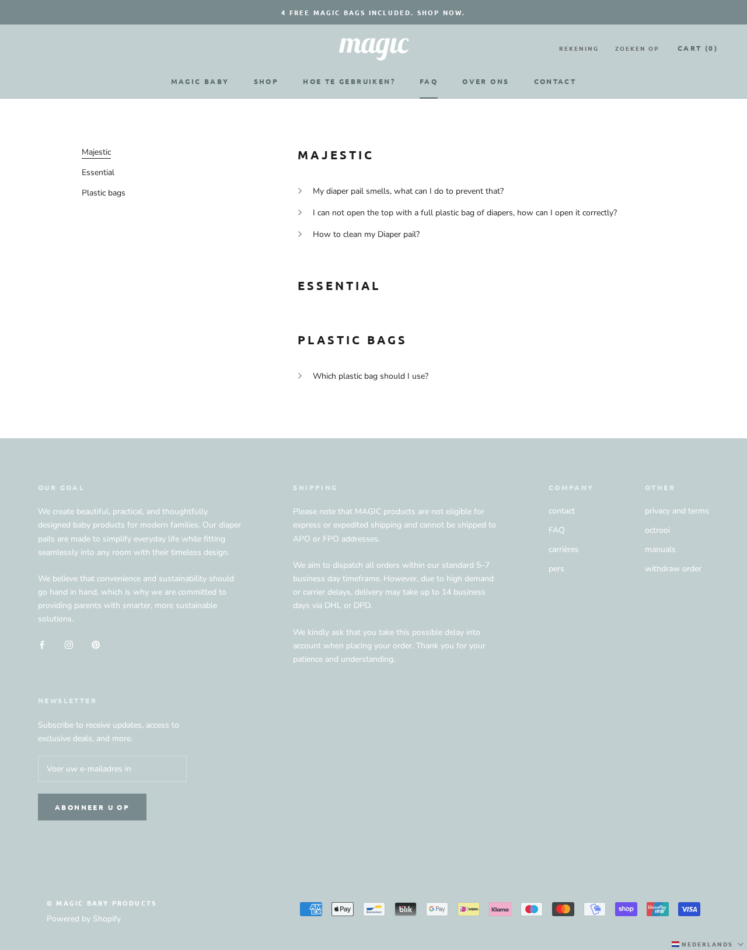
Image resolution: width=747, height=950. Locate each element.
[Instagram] (69, 644)
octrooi (657, 530)
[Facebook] (42, 644)
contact (562, 510)
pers (556, 568)
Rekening (579, 48)
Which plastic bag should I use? (370, 376)
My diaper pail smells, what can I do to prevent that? (408, 191)
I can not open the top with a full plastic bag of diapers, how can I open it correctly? (465, 212)
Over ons (485, 81)
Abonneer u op (92, 807)
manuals (660, 549)
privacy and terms (677, 510)
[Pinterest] (96, 644)
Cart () (698, 48)
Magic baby (200, 81)
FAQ (429, 81)
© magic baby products (101, 902)
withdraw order (673, 568)
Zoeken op (637, 48)
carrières (564, 549)
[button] (709, 944)
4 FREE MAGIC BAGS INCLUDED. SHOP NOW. (373, 12)
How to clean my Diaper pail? (366, 234)
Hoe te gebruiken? (349, 81)
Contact (555, 81)
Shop (266, 81)
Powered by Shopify (84, 918)
